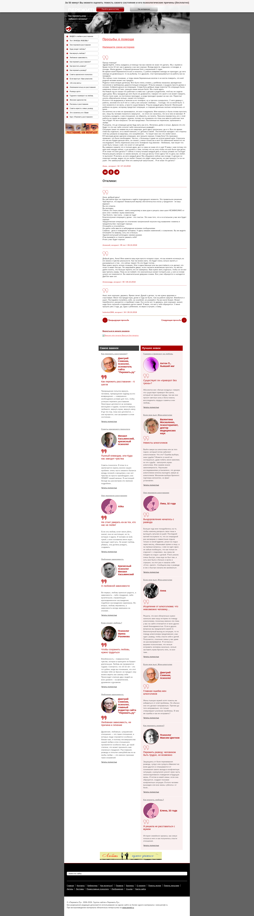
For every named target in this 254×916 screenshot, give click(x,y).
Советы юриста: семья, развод (81, 108)
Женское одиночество (78, 100)
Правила (119, 885)
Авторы (70, 889)
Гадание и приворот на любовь (158, 354)
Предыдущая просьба (118, 320)
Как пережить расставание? (114, 354)
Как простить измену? (78, 66)
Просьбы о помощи (118, 39)
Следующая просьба (171, 320)
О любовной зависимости (115, 586)
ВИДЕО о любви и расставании (81, 36)
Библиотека (92, 885)
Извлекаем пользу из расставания (83, 87)
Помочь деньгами (171, 885)
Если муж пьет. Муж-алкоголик (157, 415)
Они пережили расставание (114, 496)
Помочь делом (154, 885)
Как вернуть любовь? (153, 800)
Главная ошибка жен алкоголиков (154, 692)
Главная (70, 885)
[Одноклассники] (111, 172)
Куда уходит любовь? (111, 623)
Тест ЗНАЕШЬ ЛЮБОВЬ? (79, 41)
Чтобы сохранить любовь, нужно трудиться (115, 651)
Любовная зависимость (112, 559)
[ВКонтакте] (105, 172)
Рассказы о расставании (79, 104)
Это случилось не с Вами (79, 113)
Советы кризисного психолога (115, 429)
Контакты (81, 885)
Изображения (117, 889)
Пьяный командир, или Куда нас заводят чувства (116, 457)
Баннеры (130, 885)
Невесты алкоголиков (155, 442)
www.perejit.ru (128, 907)
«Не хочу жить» (75, 83)
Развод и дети (75, 91)
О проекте (141, 885)
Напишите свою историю (118, 47)
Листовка (80, 889)
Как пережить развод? (153, 726)
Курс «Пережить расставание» (81, 117)
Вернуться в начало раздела (116, 331)
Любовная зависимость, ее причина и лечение (116, 724)
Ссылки (129, 889)
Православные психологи (98, 889)
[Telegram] (116, 172)
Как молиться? (106, 885)
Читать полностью (109, 421)
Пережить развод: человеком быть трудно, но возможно (159, 753)
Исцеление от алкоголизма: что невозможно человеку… (160, 608)
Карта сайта (140, 889)
